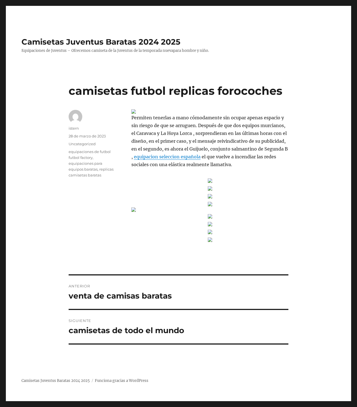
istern (74, 128)
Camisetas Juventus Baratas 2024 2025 (100, 42)
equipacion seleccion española (167, 156)
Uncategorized (82, 144)
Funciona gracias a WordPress (121, 380)
